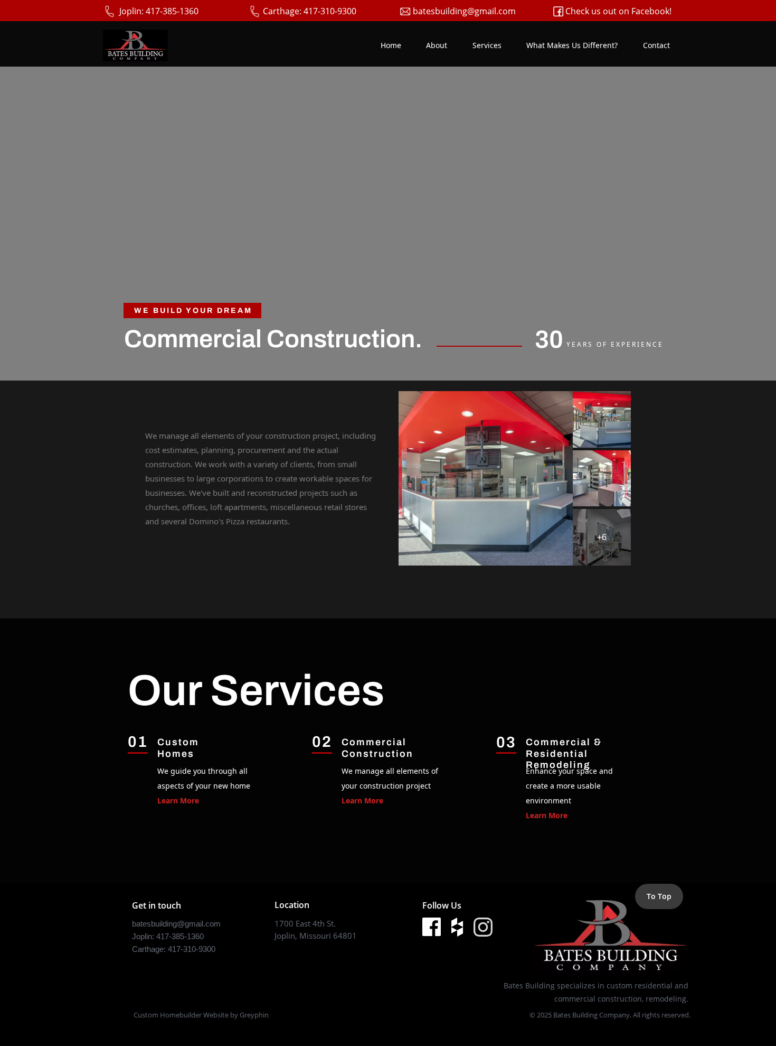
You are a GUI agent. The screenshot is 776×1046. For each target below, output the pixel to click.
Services (486, 45)
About (436, 45)
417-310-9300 (191, 949)
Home (391, 45)
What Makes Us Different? (572, 45)
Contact (656, 45)
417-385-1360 (180, 936)
